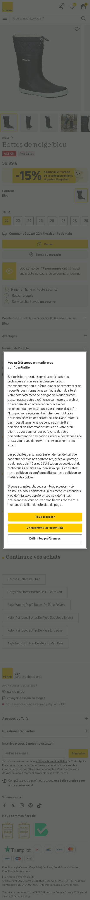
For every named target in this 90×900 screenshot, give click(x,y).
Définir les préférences (45, 538)
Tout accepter (45, 516)
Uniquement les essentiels (45, 527)
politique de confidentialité (34, 472)
